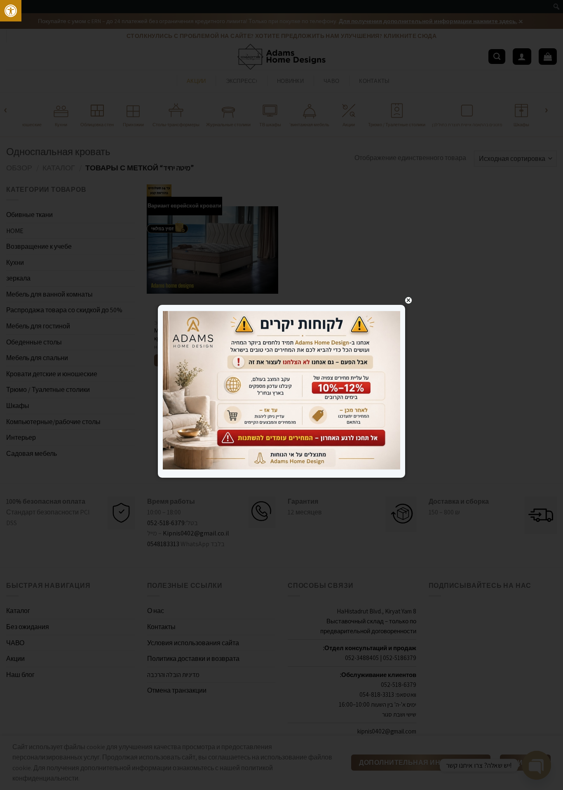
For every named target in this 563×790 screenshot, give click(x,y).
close (408, 300)
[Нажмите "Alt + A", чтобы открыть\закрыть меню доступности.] (10, 10)
